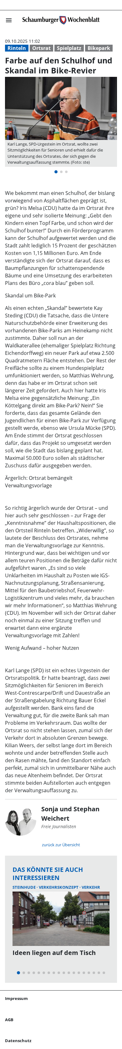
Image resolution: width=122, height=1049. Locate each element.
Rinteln (17, 48)
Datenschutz (18, 1040)
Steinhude (25, 887)
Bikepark (99, 48)
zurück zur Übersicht (61, 845)
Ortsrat (41, 48)
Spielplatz (69, 48)
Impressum (16, 998)
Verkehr (91, 887)
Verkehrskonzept (59, 887)
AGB (9, 1019)
